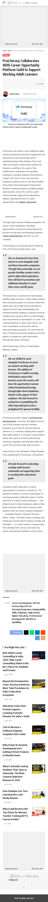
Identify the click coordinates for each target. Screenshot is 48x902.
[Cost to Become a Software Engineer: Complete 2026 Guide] (38, 729)
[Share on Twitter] (13, 81)
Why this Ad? (37, 44)
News (6, 55)
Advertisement (11, 44)
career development (13, 236)
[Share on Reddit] (25, 81)
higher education (27, 202)
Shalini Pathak (14, 94)
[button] (5, 3)
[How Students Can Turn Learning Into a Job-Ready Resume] (38, 793)
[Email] (9, 86)
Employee (22, 612)
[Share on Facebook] (9, 81)
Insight (36, 687)
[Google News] (32, 880)
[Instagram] (35, 880)
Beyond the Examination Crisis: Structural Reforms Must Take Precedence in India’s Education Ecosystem (16, 687)
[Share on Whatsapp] (17, 81)
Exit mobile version (24, 898)
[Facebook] (22, 880)
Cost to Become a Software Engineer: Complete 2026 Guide (14, 730)
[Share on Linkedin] (21, 81)
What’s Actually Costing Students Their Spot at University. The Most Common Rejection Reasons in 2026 (15, 773)
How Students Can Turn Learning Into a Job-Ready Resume (15, 794)
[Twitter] (25, 880)
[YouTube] (29, 880)
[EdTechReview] (22, 3)
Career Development (22, 603)
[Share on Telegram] (29, 81)
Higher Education (20, 615)
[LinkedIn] (38, 880)
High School (33, 612)
